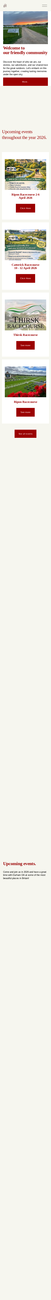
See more (25, 345)
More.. (25, 82)
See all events (26, 434)
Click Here (25, 208)
